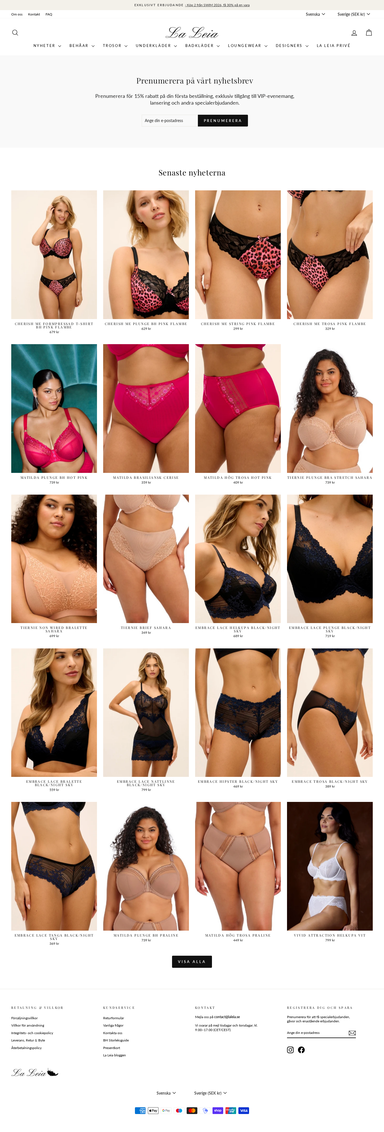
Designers (290, 45)
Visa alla (192, 961)
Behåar (79, 45)
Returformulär (113, 1018)
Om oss (16, 14)
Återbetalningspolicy (26, 1048)
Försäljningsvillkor (24, 1018)
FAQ (49, 14)
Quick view (54, 313)
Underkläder (154, 45)
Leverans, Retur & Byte (28, 1040)
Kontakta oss (112, 1033)
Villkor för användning (27, 1025)
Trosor (113, 45)
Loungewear (245, 45)
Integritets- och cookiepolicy (32, 1033)
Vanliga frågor (113, 1025)
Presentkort (111, 1048)
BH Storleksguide (116, 1040)
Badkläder (200, 45)
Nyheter (45, 45)
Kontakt (34, 14)
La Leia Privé (334, 45)
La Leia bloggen (114, 1055)
